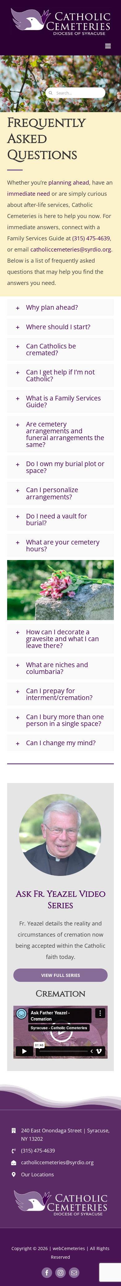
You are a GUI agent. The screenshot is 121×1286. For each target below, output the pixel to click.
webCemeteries (69, 1248)
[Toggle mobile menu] (108, 46)
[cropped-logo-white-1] (60, 1192)
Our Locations (37, 1174)
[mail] (74, 1272)
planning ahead (68, 182)
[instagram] (60, 1272)
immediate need (28, 193)
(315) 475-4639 (91, 238)
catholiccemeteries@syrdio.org (70, 249)
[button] (60, 307)
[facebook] (47, 1272)
